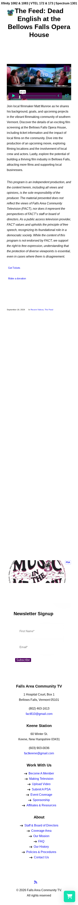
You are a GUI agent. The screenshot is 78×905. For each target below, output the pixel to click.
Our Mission (41, 836)
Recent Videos (37, 310)
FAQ (41, 841)
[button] (69, 12)
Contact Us (41, 857)
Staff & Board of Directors (41, 825)
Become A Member (41, 773)
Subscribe (23, 660)
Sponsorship (41, 800)
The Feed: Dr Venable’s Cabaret (39, 479)
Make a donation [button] (17, 278)
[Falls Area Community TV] (10, 12)
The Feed (49, 310)
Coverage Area (41, 830)
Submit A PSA (41, 789)
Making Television (41, 778)
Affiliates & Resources (41, 805)
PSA (68, 562)
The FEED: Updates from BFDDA (39, 419)
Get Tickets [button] (14, 268)
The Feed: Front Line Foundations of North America (39, 536)
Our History (41, 846)
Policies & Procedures (41, 852)
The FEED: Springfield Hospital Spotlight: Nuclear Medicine (39, 363)
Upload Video (41, 784)
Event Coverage (41, 794)
